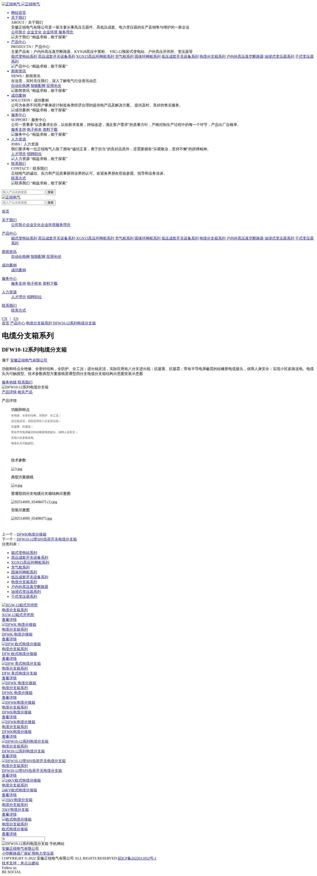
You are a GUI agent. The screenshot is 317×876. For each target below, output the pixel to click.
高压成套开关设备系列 (56, 56)
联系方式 (18, 178)
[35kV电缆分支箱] (158, 800)
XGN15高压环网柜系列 (95, 56)
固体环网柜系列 (148, 56)
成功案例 (18, 95)
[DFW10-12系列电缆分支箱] (158, 741)
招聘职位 (34, 154)
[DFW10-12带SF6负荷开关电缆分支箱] (158, 761)
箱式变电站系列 (24, 56)
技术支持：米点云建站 (20, 863)
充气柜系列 (124, 56)
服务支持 (18, 129)
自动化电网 (20, 86)
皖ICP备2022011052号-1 (137, 858)
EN (16, 319)
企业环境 (50, 32)
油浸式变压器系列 (279, 56)
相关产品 (25, 392)
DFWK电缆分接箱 (31, 534)
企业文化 (34, 32)
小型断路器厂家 (15, 853)
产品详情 (9, 392)
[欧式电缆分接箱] (158, 819)
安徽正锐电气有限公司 (28, 360)
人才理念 (18, 154)
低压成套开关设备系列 (180, 56)
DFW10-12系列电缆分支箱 (74, 323)
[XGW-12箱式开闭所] (158, 605)
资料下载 (50, 129)
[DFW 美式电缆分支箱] (158, 663)
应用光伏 (53, 86)
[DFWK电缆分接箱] (158, 702)
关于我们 (18, 17)
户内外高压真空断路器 (245, 56)
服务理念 (65, 32)
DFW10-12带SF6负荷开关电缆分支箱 (47, 539)
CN (4, 319)
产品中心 (18, 42)
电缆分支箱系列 (213, 56)
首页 (5, 211)
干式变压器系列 (24, 596)
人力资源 (18, 139)
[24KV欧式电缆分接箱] (158, 780)
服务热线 (9, 382)
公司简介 (18, 32)
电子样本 (34, 129)
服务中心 (18, 115)
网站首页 (18, 13)
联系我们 (18, 164)
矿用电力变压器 (41, 853)
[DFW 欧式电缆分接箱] (158, 644)
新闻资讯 (18, 71)
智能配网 (38, 86)
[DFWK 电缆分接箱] (158, 624)
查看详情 (9, 620)
